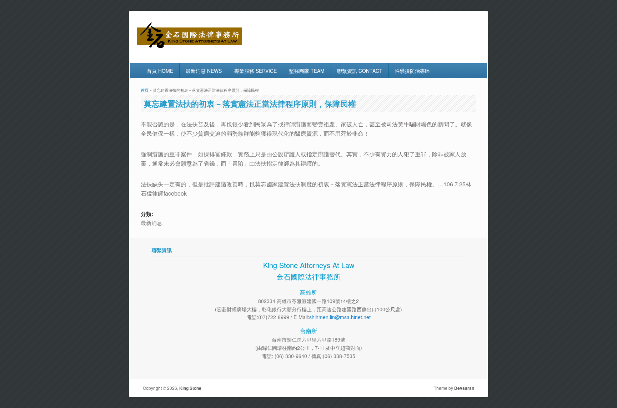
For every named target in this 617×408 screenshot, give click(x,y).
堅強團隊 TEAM (307, 70)
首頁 (145, 90)
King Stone (190, 388)
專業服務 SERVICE (255, 70)
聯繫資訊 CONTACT (359, 70)
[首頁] (189, 48)
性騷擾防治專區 (412, 70)
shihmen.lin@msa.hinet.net (340, 317)
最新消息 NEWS (204, 70)
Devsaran (464, 388)
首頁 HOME (160, 70)
